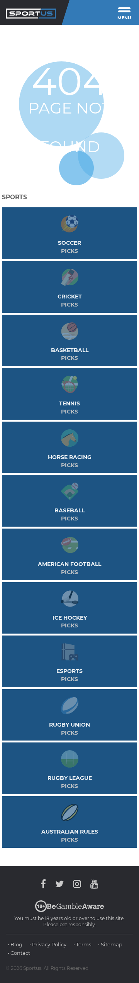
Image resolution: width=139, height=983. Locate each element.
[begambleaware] (69, 910)
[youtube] (92, 884)
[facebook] (45, 884)
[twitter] (59, 884)
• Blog (15, 944)
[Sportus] (31, 12)
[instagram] (77, 884)
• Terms (82, 944)
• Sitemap (110, 944)
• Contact (19, 953)
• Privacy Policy (47, 944)
